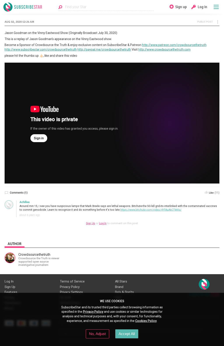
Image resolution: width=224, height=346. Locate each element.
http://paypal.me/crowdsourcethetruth (104, 49)
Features (11, 292)
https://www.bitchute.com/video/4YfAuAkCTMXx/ (150, 209)
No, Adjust (97, 334)
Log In (103, 223)
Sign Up (90, 223)
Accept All (127, 334)
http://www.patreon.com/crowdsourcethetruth (174, 45)
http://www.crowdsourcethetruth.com (164, 49)
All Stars (121, 281)
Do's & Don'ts (124, 292)
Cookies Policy (146, 321)
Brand (119, 287)
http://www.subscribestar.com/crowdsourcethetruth (41, 49)
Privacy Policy (70, 287)
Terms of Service (72, 281)
